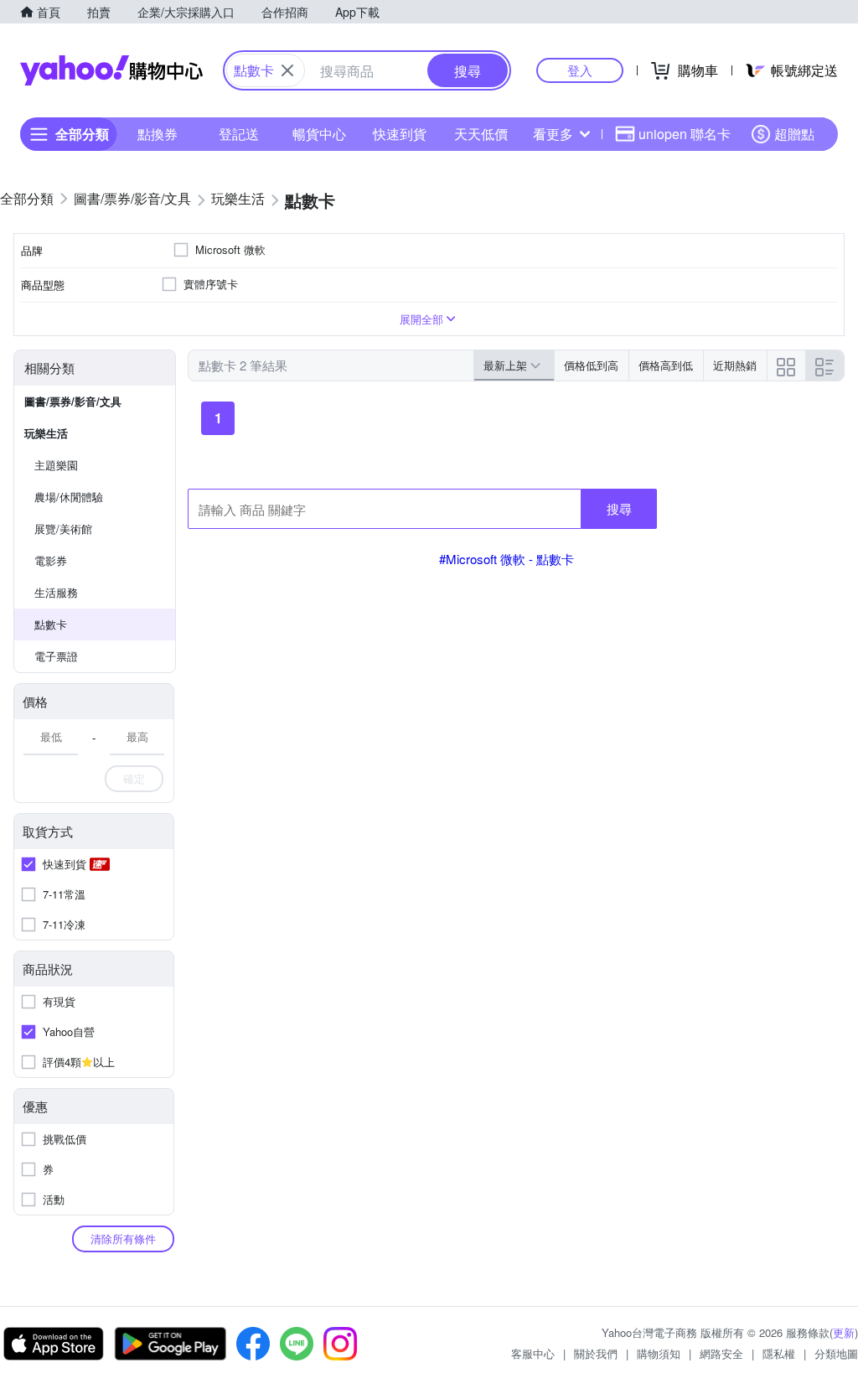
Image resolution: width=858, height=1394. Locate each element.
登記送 (239, 133)
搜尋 (619, 508)
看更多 (553, 133)
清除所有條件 (123, 1238)
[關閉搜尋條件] (287, 70)
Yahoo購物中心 (111, 70)
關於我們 (596, 1353)
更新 (844, 1332)
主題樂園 (56, 465)
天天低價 (481, 133)
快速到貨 (399, 133)
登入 (579, 70)
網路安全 (721, 1353)
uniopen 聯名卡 (684, 133)
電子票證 (56, 656)
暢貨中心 (319, 133)
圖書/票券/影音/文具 (72, 401)
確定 (134, 778)
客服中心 (533, 1353)
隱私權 (778, 1353)
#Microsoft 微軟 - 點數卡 (506, 558)
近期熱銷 (735, 365)
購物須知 (658, 1353)
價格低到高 (591, 365)
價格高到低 (665, 365)
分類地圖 (836, 1353)
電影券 (50, 560)
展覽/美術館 (63, 528)
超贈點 (794, 133)
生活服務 (56, 592)
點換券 (157, 133)
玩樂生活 (46, 433)
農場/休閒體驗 (68, 497)
